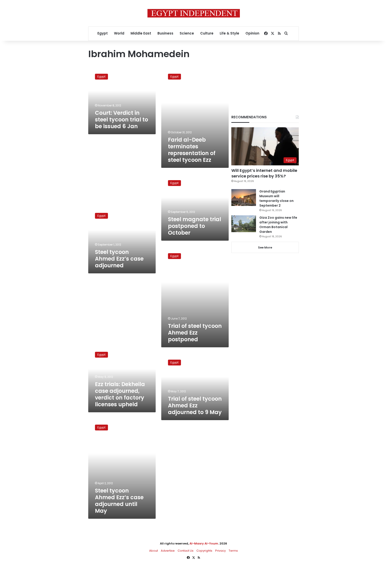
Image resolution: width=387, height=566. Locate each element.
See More (265, 247)
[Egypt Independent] (193, 13)
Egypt (102, 33)
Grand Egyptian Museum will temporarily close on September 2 (276, 198)
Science (187, 33)
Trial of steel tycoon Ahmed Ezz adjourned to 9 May (195, 405)
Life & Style (229, 33)
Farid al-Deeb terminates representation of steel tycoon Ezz (191, 150)
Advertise (168, 551)
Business (165, 33)
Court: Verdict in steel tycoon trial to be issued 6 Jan (121, 119)
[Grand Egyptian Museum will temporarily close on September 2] (243, 197)
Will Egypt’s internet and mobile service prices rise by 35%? (264, 173)
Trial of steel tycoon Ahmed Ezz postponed (195, 332)
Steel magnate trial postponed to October (194, 226)
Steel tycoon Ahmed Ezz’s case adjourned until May (119, 500)
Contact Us (186, 551)
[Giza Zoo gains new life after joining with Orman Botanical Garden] (243, 223)
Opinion (252, 33)
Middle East (141, 33)
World (119, 33)
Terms (233, 551)
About (153, 551)
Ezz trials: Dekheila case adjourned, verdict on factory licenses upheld (120, 394)
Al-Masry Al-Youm (203, 543)
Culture (206, 33)
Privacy (220, 551)
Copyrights (204, 551)
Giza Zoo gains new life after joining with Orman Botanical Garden (278, 224)
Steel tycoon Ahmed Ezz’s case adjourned (119, 258)
